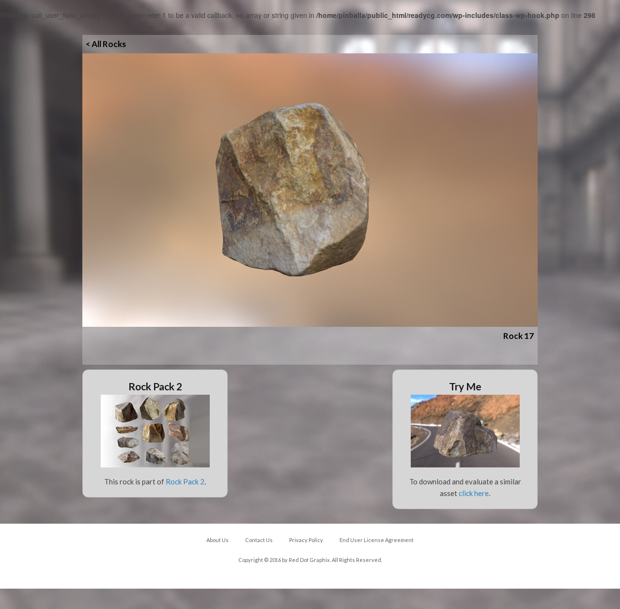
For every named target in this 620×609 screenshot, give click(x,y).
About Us (217, 540)
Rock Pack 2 (185, 481)
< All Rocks (106, 44)
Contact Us (259, 540)
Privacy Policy (306, 540)
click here (474, 493)
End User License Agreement (377, 540)
